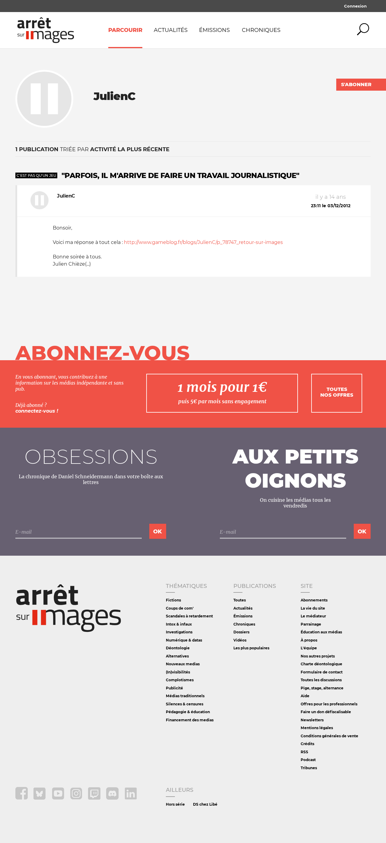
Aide (305, 696)
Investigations (179, 632)
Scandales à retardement (189, 616)
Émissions (214, 30)
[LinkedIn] (131, 798)
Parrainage (311, 624)
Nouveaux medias (183, 664)
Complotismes (180, 680)
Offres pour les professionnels (329, 704)
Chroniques (261, 30)
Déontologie (178, 648)
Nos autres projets (318, 656)
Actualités (171, 30)
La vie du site (313, 608)
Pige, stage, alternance (322, 688)
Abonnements (314, 600)
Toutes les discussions (321, 680)
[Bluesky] (40, 798)
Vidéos (239, 640)
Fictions (173, 600)
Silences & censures (184, 704)
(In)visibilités (178, 672)
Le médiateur (313, 616)
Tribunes (309, 768)
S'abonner (356, 84)
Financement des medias (190, 720)
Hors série (175, 804)
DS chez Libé (205, 804)
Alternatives (177, 656)
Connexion (355, 6)
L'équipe (309, 648)
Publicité (174, 688)
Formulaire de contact (322, 672)
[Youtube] (58, 798)
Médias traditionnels (185, 696)
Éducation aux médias (321, 632)
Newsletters (312, 720)
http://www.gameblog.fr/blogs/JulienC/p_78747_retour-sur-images (203, 242)
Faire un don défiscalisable (326, 712)
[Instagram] (77, 798)
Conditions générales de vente (329, 736)
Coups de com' (180, 608)
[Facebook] (22, 798)
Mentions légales (317, 728)
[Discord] (113, 798)
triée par (92, 149)
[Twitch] (95, 798)
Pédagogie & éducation (188, 712)
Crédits (307, 744)
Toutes (239, 600)
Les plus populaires (251, 648)
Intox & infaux (179, 624)
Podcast (308, 759)
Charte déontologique (321, 664)
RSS (304, 752)
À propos (309, 640)
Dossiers (241, 632)
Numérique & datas (184, 640)
